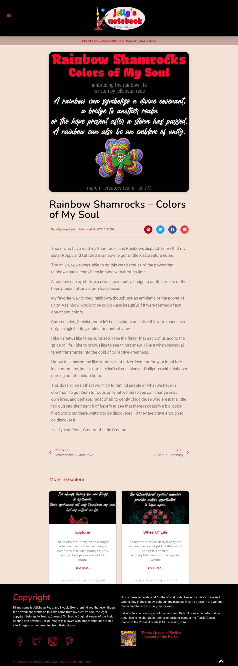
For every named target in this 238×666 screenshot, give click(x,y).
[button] (9, 15)
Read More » (83, 568)
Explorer (82, 532)
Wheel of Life (155, 532)
